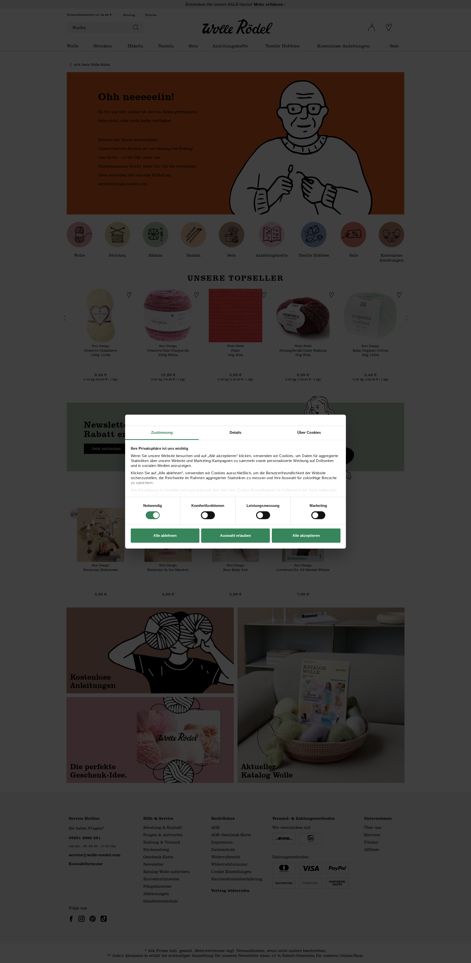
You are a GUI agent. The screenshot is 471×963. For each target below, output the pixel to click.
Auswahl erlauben (235, 535)
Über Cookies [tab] (309, 432)
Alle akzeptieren (306, 535)
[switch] (208, 515)
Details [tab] (236, 432)
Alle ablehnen (165, 535)
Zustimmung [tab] (162, 432)
